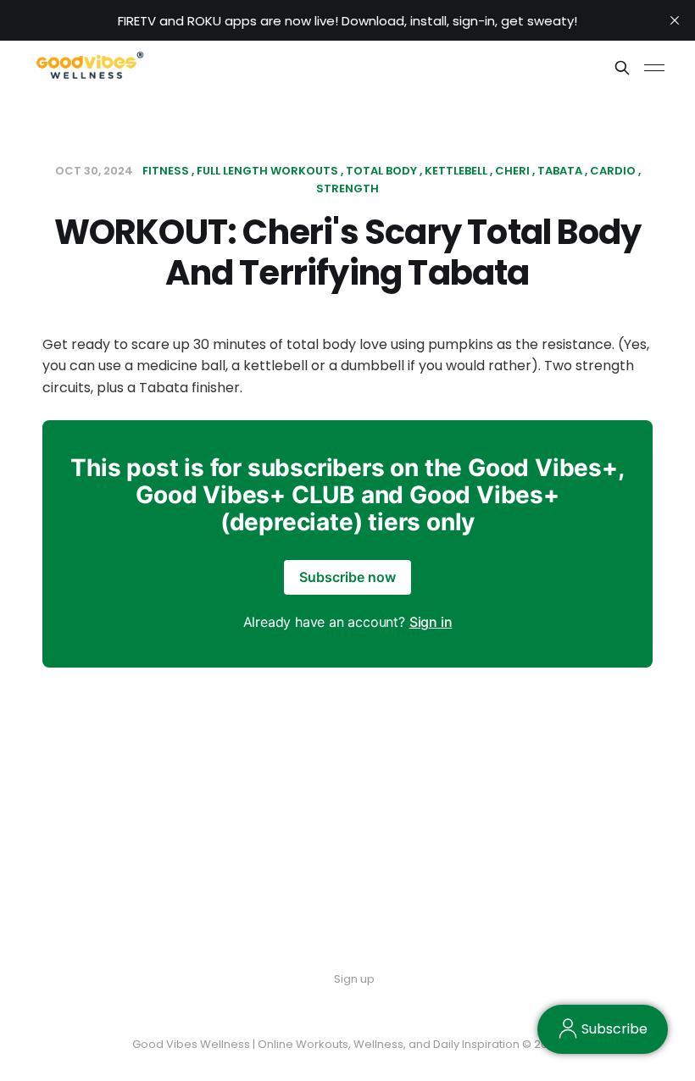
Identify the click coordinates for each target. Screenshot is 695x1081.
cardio (613, 171)
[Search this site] (622, 67)
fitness (165, 171)
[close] (674, 20)
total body (381, 171)
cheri (512, 171)
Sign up (354, 979)
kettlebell (456, 171)
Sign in (431, 621)
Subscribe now (347, 576)
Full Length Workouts (267, 171)
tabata (559, 171)
